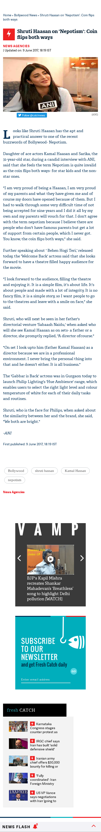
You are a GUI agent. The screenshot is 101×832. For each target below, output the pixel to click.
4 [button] (57, 610)
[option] (50, 573)
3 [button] (50, 610)
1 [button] (36, 610)
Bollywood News (25, 15)
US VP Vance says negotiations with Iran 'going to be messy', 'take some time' (43, 800)
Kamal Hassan (75, 471)
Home (7, 15)
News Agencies (16, 46)
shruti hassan (44, 471)
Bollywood (16, 471)
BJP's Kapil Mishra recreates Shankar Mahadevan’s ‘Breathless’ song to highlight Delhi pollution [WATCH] (50, 588)
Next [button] (82, 555)
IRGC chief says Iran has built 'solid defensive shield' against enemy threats (45, 749)
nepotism (14, 480)
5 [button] (64, 610)
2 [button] (43, 610)
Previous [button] (19, 555)
